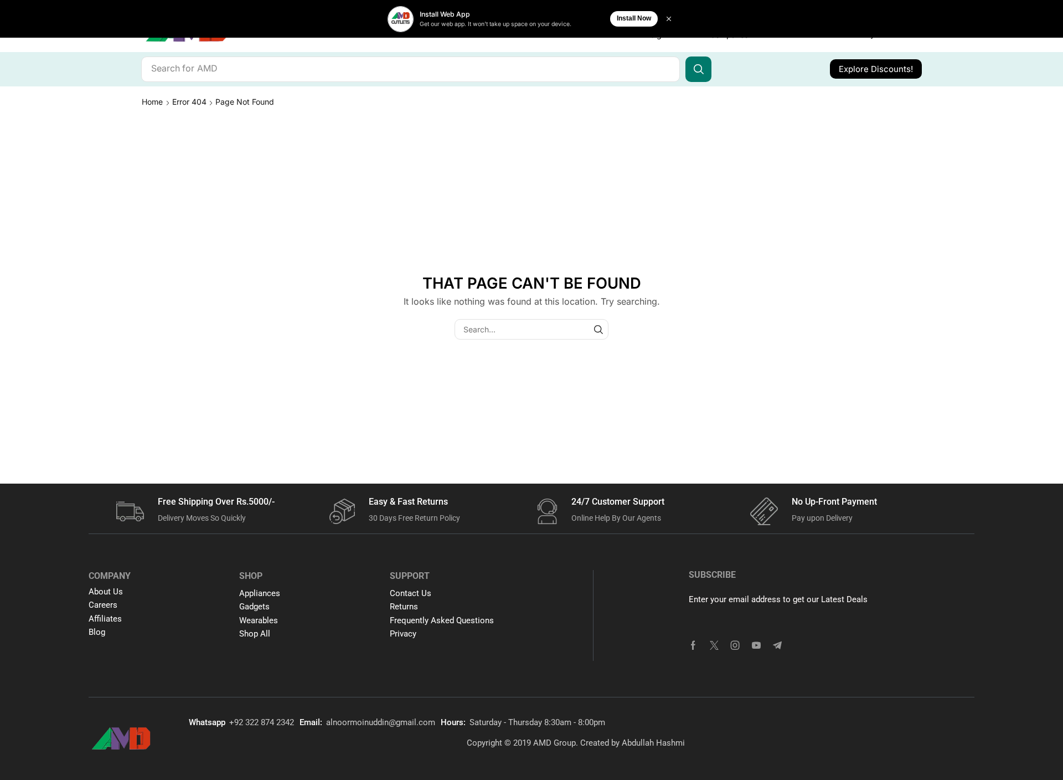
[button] (876, 69)
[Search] (698, 69)
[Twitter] (714, 645)
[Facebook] (693, 645)
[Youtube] (756, 645)
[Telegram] (777, 645)
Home (152, 101)
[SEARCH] (598, 329)
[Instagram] (735, 645)
